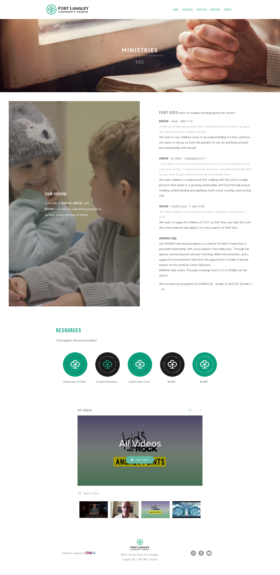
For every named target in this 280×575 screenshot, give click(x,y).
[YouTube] (209, 553)
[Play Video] (93, 509)
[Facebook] (201, 553)
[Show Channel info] (198, 410)
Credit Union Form (139, 381)
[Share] (190, 410)
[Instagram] (193, 553)
